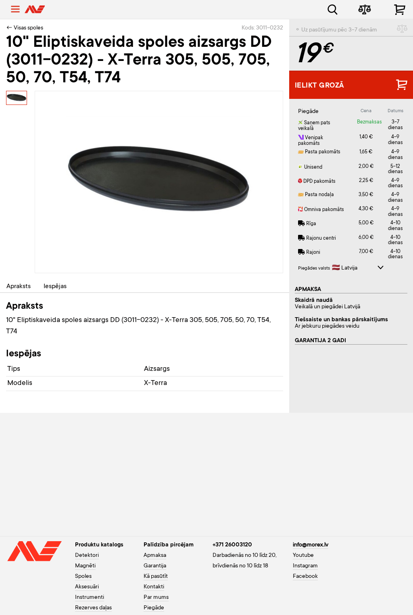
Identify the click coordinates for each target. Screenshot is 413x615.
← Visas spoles (24, 28)
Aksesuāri (87, 587)
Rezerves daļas (93, 608)
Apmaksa (155, 555)
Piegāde (154, 608)
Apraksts (18, 286)
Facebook (305, 576)
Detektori (87, 555)
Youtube (303, 555)
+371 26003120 (232, 545)
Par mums (156, 597)
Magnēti (85, 566)
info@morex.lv (310, 545)
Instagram (305, 566)
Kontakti (154, 587)
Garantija (155, 566)
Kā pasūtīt (156, 576)
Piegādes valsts (314, 268)
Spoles (83, 576)
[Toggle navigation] (15, 9)
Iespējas (55, 286)
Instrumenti (89, 597)
